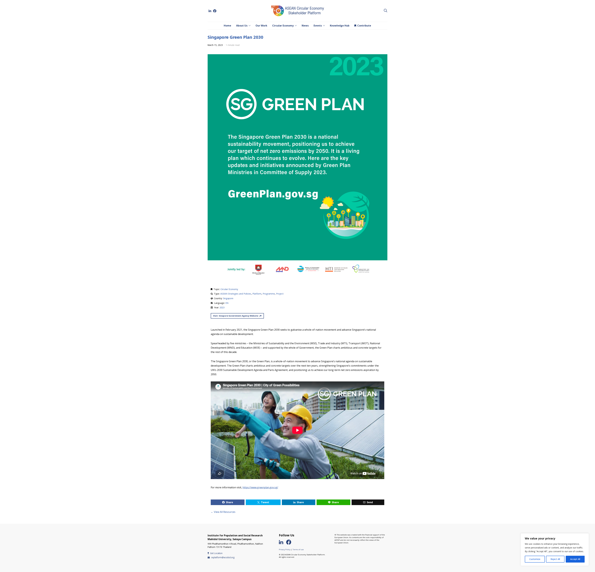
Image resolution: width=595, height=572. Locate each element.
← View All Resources (223, 512)
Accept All (575, 559)
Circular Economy (283, 25)
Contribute (364, 25)
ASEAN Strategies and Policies (235, 293)
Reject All (555, 559)
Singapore (228, 298)
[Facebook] (215, 10)
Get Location (216, 553)
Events (318, 25)
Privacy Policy (285, 549)
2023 (222, 307)
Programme (269, 293)
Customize (534, 559)
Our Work (261, 25)
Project (280, 293)
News (305, 25)
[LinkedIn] (210, 10)
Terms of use (298, 549)
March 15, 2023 (215, 45)
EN (226, 302)
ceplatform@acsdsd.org (222, 557)
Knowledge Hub (339, 25)
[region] (555, 549)
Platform (256, 293)
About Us (241, 25)
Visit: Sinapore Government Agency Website (235, 316)
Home (227, 25)
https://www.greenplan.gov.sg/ (260, 487)
